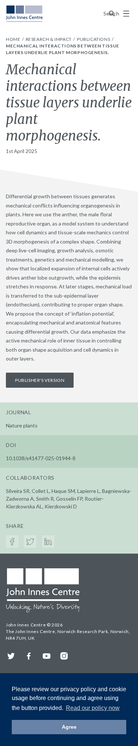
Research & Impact (49, 39)
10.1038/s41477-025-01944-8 (40, 458)
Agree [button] (69, 727)
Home (13, 39)
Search (111, 13)
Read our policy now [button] (93, 708)
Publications (94, 39)
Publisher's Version (39, 380)
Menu (126, 13)
